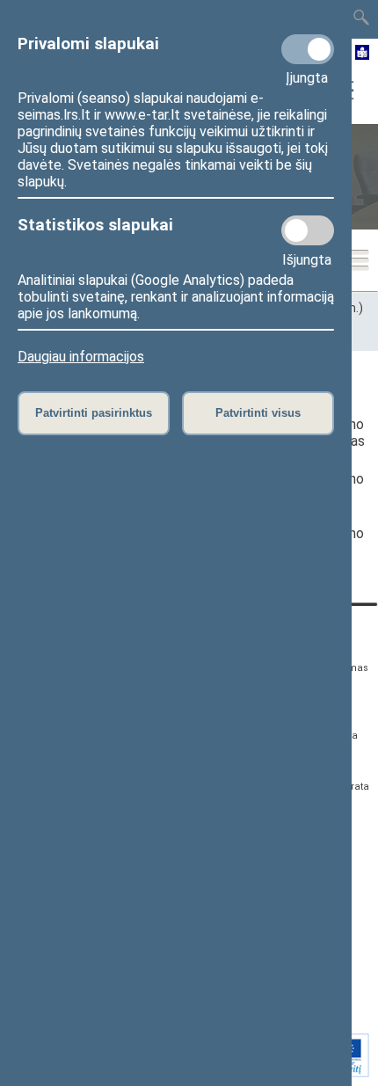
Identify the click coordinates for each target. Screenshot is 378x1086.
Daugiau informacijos (81, 356)
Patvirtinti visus (258, 412)
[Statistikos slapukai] (307, 230)
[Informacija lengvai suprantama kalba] (362, 53)
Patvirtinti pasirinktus (93, 412)
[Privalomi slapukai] (307, 49)
